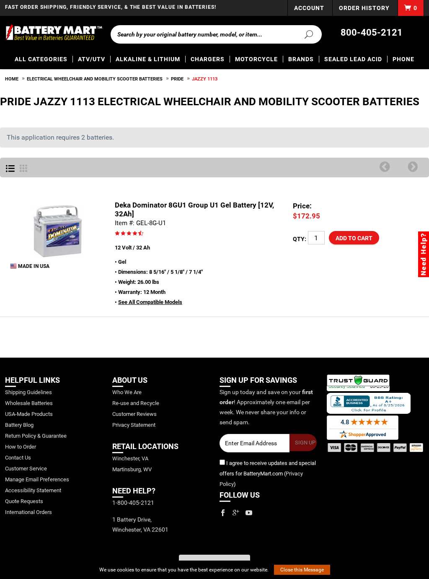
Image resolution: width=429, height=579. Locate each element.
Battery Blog (19, 425)
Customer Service (26, 468)
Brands (301, 59)
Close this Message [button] (302, 570)
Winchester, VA (130, 458)
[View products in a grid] (23, 169)
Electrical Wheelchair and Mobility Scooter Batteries (95, 79)
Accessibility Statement (33, 490)
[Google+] (236, 512)
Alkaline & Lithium (148, 59)
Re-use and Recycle (135, 403)
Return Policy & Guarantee (36, 436)
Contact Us (18, 457)
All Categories (41, 59)
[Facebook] (223, 512)
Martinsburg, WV (132, 469)
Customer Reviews (134, 414)
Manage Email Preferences (37, 479)
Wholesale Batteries (29, 403)
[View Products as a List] (10, 169)
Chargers (208, 59)
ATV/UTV (91, 59)
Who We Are (127, 392)
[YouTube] (249, 512)
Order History (364, 8)
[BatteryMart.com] (53, 32)
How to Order (20, 447)
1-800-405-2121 (133, 502)
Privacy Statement (133, 425)
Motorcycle (256, 59)
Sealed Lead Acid (353, 59)
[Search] (306, 34)
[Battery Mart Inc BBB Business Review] (369, 403)
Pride (177, 79)
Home (11, 79)
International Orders (28, 512)
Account (309, 8)
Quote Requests (24, 501)
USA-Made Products (29, 414)
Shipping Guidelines (28, 392)
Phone (403, 59)
